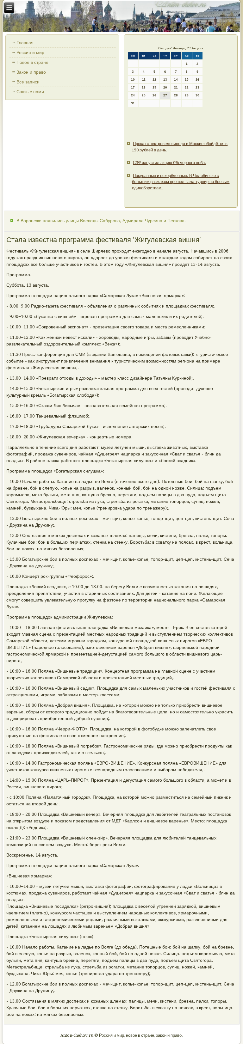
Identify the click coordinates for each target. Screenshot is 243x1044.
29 (187, 95)
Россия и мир (30, 52)
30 (197, 95)
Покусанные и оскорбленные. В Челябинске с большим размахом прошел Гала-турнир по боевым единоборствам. (180, 181)
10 (133, 79)
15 (187, 79)
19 (154, 87)
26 (154, 95)
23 (197, 87)
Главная (25, 42)
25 (144, 95)
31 (133, 103)
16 (197, 79)
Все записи (28, 81)
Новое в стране (32, 62)
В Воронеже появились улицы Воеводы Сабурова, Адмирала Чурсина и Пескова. (101, 220)
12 (154, 79)
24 (133, 95)
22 (187, 87)
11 (144, 79)
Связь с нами (30, 91)
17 (133, 87)
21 (176, 87)
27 (165, 95)
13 (165, 79)
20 (165, 87)
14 (176, 79)
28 (176, 95)
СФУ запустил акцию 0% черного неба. (169, 162)
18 (144, 87)
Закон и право (31, 72)
